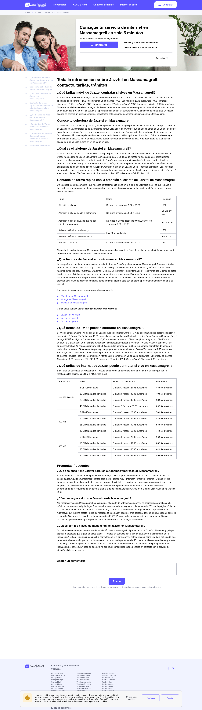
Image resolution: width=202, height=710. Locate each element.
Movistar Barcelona (84, 689)
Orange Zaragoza (57, 689)
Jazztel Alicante (107, 678)
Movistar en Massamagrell (74, 303)
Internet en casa (128, 5)
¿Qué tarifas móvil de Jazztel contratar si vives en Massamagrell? (41, 80)
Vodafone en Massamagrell (74, 296)
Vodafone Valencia (84, 682)
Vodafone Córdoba (84, 673)
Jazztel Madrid (107, 686)
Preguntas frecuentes (40, 145)
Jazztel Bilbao (107, 682)
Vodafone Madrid (83, 678)
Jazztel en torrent (69, 318)
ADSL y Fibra (80, 5)
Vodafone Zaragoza (84, 684)
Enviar (117, 581)
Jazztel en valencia (70, 315)
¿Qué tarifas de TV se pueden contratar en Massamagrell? (40, 127)
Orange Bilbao (56, 678)
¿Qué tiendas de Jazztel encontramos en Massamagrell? (41, 117)
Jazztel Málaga (107, 689)
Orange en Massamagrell (73, 299)
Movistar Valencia (108, 673)
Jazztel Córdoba (108, 684)
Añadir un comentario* (72, 560)
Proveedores (59, 5)
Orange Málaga (57, 680)
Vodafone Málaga (83, 675)
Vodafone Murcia (83, 680)
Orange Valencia (57, 686)
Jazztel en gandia (69, 321)
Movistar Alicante (83, 686)
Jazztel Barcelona (108, 680)
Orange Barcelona (58, 675)
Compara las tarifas (103, 5)
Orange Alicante (57, 673)
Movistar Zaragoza (109, 675)
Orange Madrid (57, 682)
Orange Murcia (56, 684)
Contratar (167, 5)
